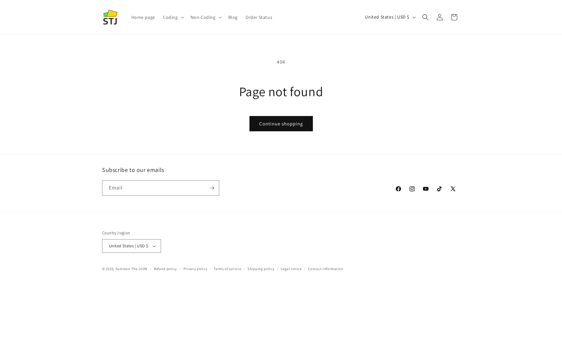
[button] (173, 17)
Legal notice (291, 268)
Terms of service (227, 268)
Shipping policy (261, 268)
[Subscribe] (212, 188)
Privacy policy (195, 268)
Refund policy (165, 268)
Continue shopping (281, 124)
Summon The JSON (131, 268)
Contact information (325, 268)
